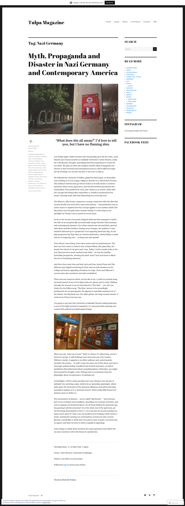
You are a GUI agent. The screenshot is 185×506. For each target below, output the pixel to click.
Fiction (128, 83)
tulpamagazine (33, 146)
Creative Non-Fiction (133, 77)
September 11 (38, 174)
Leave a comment (34, 191)
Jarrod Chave (37, 165)
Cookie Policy (46, 502)
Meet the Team (131, 90)
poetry (130, 86)
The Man (31, 179)
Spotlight (129, 104)
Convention (130, 74)
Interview (129, 88)
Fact (127, 81)
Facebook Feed (137, 142)
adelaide (31, 154)
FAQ (155, 22)
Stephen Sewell (33, 177)
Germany (37, 163)
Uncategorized (131, 106)
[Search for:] (139, 49)
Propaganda (38, 172)
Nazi (29, 168)
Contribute (135, 22)
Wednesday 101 (131, 110)
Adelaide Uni (39, 154)
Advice (128, 70)
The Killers (43, 177)
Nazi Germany (37, 168)
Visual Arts (130, 108)
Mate (44, 165)
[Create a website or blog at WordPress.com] (42, 495)
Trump (30, 185)
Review (30, 151)
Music (128, 92)
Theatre (31, 181)
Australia (38, 156)
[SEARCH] (155, 49)
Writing (129, 113)
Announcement (131, 72)
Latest (116, 22)
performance (38, 170)
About (125, 22)
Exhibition (130, 79)
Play (44, 170)
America (31, 156)
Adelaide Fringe (131, 68)
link (65, 465)
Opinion (129, 95)
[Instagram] (154, 495)
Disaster (37, 161)
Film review (132, 101)
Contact (146, 22)
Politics (30, 172)
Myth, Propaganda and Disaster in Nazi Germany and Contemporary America (73, 64)
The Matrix (38, 179)
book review (132, 99)
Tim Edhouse (41, 183)
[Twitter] (149, 495)
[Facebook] (145, 495)
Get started (109, 2)
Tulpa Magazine (46, 22)
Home (108, 22)
